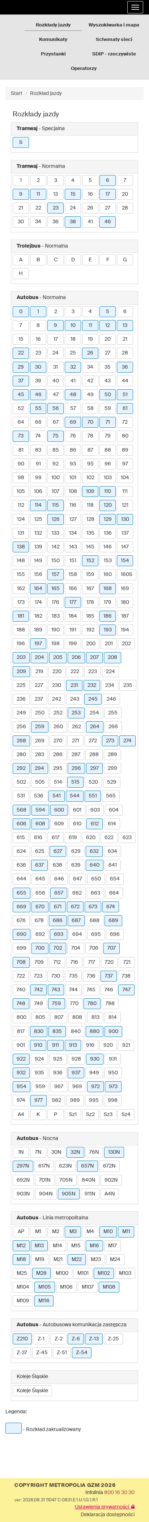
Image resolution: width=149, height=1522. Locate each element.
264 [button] (94, 726)
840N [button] (88, 1180)
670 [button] (39, 906)
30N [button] (56, 1152)
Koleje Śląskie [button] (32, 1390)
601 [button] (77, 810)
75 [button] (56, 436)
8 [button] (38, 325)
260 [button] (58, 726)
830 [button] (38, 1031)
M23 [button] (96, 1259)
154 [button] (125, 560)
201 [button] (109, 643)
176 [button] (55, 602)
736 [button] (91, 976)
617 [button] (55, 837)
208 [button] (112, 657)
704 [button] (75, 948)
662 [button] (77, 893)
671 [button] (57, 906)
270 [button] (58, 740)
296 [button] (76, 768)
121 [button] (125, 505)
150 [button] (55, 560)
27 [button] (107, 208)
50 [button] (108, 394)
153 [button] (108, 560)
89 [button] (125, 450)
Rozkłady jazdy (53, 25)
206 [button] (76, 657)
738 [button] (126, 976)
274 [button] (127, 740)
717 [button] (91, 962)
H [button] (21, 273)
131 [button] (21, 533)
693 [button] (58, 934)
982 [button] (56, 1100)
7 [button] (125, 180)
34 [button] (38, 221)
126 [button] (56, 519)
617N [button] (44, 1166)
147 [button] (125, 547)
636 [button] (21, 865)
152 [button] (90, 560)
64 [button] (21, 422)
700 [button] (39, 948)
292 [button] (21, 768)
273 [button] (110, 740)
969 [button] (77, 1086)
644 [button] (21, 879)
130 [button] (125, 519)
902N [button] (111, 1180)
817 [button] (21, 1031)
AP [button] (21, 1231)
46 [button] (108, 221)
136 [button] (108, 533)
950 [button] (113, 1072)
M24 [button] (115, 1259)
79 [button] (108, 436)
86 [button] (73, 450)
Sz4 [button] (126, 1114)
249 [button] (21, 713)
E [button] (90, 259)
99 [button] (38, 477)
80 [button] (125, 436)
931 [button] (113, 1059)
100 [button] (55, 477)
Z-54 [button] (82, 1352)
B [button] (38, 259)
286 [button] (58, 754)
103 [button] (108, 477)
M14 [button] (57, 1245)
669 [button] (21, 906)
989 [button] (75, 1100)
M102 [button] (104, 1273)
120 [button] (108, 505)
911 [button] (55, 1045)
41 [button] (90, 221)
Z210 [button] (22, 1338)
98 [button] (21, 477)
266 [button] (113, 726)
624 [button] (21, 851)
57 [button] (73, 408)
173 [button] (21, 602)
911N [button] (90, 1194)
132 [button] (38, 533)
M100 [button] (62, 1273)
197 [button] (38, 643)
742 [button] (38, 989)
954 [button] (21, 1086)
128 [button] (90, 519)
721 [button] (127, 962)
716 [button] (74, 962)
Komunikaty (53, 39)
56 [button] (55, 408)
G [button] (125, 259)
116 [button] (72, 505)
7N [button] (38, 1152)
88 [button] (108, 450)
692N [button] (23, 1180)
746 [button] (109, 989)
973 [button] (113, 1086)
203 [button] (21, 657)
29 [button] (21, 367)
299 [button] (112, 768)
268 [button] (21, 740)
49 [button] (90, 394)
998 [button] (113, 1100)
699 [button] (21, 948)
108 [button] (73, 491)
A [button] (20, 259)
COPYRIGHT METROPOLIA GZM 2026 (64, 1485)
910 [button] (38, 1045)
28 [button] (125, 208)
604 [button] (114, 810)
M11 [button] (126, 1231)
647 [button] (77, 879)
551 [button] (93, 796)
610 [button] (77, 823)
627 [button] (58, 851)
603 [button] (95, 810)
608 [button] (40, 823)
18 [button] (73, 339)
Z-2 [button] (59, 1338)
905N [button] (69, 1194)
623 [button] (127, 837)
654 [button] (115, 879)
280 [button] (21, 754)
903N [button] (23, 1194)
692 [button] (40, 934)
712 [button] (57, 962)
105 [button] (21, 491)
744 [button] (73, 989)
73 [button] (21, 436)
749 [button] (38, 1003)
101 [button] (72, 477)
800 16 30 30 (119, 1492)
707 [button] (111, 948)
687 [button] (76, 920)
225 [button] (21, 685)
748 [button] (21, 1003)
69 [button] (73, 422)
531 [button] (21, 796)
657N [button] (87, 1166)
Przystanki (53, 54)
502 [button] (21, 782)
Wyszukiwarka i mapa (114, 25)
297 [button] (94, 768)
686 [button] (58, 920)
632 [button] (94, 851)
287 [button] (76, 754)
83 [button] (38, 450)
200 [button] (90, 643)
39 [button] (38, 380)
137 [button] (125, 533)
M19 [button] (39, 1259)
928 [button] (76, 1059)
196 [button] (21, 643)
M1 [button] (38, 1231)
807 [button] (58, 1017)
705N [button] (66, 1180)
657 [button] (58, 893)
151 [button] (72, 560)
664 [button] (114, 893)
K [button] (38, 1114)
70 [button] (90, 422)
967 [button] (58, 1086)
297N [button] (23, 1166)
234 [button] (109, 685)
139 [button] (38, 547)
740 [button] (21, 989)
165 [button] (55, 588)
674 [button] (110, 906)
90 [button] (21, 463)
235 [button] (127, 685)
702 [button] (58, 948)
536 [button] (38, 796)
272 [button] (93, 740)
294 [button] (39, 768)
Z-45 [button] (42, 1352)
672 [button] (75, 906)
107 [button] (55, 491)
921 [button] (126, 1045)
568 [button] (21, 810)
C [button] (56, 259)
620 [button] (90, 837)
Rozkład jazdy (46, 93)
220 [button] (56, 671)
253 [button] (76, 713)
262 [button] (76, 726)
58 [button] (90, 408)
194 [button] (125, 630)
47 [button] (56, 394)
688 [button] (94, 920)
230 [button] (56, 685)
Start (16, 93)
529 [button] (111, 782)
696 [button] (115, 934)
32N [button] (75, 1152)
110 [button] (107, 491)
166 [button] (73, 588)
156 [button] (38, 574)
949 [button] (94, 1072)
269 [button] (39, 740)
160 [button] (107, 574)
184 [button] (73, 616)
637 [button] (39, 865)
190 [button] (55, 630)
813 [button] (95, 1017)
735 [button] (73, 976)
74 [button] (38, 436)
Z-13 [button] (94, 1338)
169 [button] (125, 588)
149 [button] (38, 560)
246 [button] (111, 699)
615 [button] (21, 837)
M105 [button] (44, 1287)
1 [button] (21, 180)
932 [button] (21, 1072)
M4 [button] (90, 1231)
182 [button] (38, 616)
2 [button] (38, 180)
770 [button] (74, 1003)
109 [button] (90, 491)
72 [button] (125, 422)
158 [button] (73, 574)
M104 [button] (23, 1287)
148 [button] (21, 560)
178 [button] (90, 602)
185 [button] (90, 616)
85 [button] (55, 450)
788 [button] (110, 1003)
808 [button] (77, 1017)
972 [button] (95, 1086)
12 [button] (107, 325)
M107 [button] (88, 1287)
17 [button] (108, 194)
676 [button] (21, 920)
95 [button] (90, 463)
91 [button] (38, 463)
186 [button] (107, 616)
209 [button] (21, 671)
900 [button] (113, 1031)
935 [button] (39, 1072)
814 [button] (112, 1017)
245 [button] (93, 699)
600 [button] (59, 810)
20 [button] (125, 194)
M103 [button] (125, 1273)
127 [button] (73, 519)
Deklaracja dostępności (108, 1514)
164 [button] (38, 588)
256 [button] (21, 726)
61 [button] (125, 408)
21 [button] (20, 208)
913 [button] (73, 1045)
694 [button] (77, 934)
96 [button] (108, 463)
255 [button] (113, 713)
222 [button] (75, 671)
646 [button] (59, 879)
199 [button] (73, 643)
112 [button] (21, 505)
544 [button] (75, 796)
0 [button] (20, 311)
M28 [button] (41, 1273)
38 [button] (73, 221)
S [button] (20, 142)
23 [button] (56, 208)
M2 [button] (55, 1231)
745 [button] (91, 989)
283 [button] (39, 754)
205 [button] (58, 657)
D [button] (73, 259)
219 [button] (39, 671)
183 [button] (56, 616)
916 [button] (90, 1045)
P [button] (55, 1114)
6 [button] (107, 180)
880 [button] (94, 1031)
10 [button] (73, 325)
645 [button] (40, 879)
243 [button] (74, 699)
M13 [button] (39, 1245)
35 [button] (108, 367)
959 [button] (40, 1086)
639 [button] (76, 865)
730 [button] (55, 976)
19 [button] (90, 339)
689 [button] (113, 920)
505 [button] (40, 782)
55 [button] (38, 408)
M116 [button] (44, 1300)
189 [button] (38, 630)
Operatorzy (84, 68)
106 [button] (38, 491)
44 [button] (125, 380)
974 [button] (21, 1100)
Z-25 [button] (113, 1338)
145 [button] (90, 547)
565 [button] (111, 796)
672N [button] (109, 1166)
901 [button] (21, 1045)
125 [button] (38, 519)
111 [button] (125, 491)
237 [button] (39, 699)
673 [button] (93, 906)
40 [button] (55, 380)
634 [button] (112, 851)
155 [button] (21, 574)
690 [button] (21, 934)
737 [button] (109, 976)
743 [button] (56, 989)
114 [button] (38, 505)
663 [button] (95, 893)
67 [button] (56, 422)
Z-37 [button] (22, 1352)
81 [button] (21, 450)
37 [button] (21, 380)
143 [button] (73, 547)
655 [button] (21, 893)
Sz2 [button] (90, 1114)
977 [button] (38, 1100)
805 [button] (40, 1017)
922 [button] (21, 1059)
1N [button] (21, 1152)
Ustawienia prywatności (103, 1507)
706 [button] (93, 948)
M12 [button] (21, 1245)
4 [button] (72, 180)
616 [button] (38, 837)
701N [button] (45, 1180)
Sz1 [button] (73, 1114)
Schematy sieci (114, 39)
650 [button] (96, 879)
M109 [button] (23, 1300)
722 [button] (21, 976)
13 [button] (55, 194)
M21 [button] (58, 1259)
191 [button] (72, 630)
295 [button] (58, 768)
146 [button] (107, 547)
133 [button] (55, 533)
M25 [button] (22, 1273)
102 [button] (90, 477)
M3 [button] (73, 1231)
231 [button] (74, 685)
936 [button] (58, 1072)
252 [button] (58, 713)
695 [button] (96, 934)
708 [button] (21, 962)
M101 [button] (83, 1273)
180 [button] (125, 602)
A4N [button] (110, 1194)
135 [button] (90, 533)
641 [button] (112, 865)
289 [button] (112, 754)
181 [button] (20, 616)
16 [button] (90, 194)
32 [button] (73, 367)
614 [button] (112, 823)
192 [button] (90, 630)
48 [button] (73, 394)
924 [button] (39, 1059)
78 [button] (90, 436)
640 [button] (94, 865)
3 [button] (55, 180)
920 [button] (108, 1045)
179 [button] (107, 602)
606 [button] (21, 823)
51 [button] (125, 394)
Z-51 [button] (62, 1352)
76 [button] (73, 436)
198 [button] (55, 643)
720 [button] (109, 962)
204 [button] (39, 657)
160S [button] (126, 574)
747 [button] (127, 989)
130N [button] (114, 1152)
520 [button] (93, 782)
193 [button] (108, 630)
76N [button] (94, 1152)
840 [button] (76, 1031)
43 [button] (108, 380)
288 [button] (94, 754)
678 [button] (39, 920)
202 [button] (126, 643)
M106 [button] (66, 1287)
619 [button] (73, 837)
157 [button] (55, 574)
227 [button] (39, 685)
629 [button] (76, 851)
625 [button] (39, 851)
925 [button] (58, 1059)
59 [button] (108, 408)
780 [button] (92, 1003)
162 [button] (21, 588)
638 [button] (57, 865)
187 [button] (125, 616)
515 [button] (75, 782)
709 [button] (39, 962)
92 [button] (55, 463)
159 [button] (90, 574)
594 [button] (40, 810)
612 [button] (95, 823)
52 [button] (21, 408)
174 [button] (38, 602)
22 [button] (38, 208)
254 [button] (94, 713)
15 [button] (73, 194)
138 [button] (21, 547)
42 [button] (90, 380)
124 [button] (21, 519)
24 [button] (73, 208)
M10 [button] (108, 1231)
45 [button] (21, 394)
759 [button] (56, 1003)
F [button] (107, 259)
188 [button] (21, 630)
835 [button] (57, 1031)
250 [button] (39, 713)
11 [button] (38, 194)
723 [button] (38, 976)
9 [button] (20, 194)
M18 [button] (21, 1259)
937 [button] (76, 1072)
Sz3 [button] (108, 1114)
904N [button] (46, 1194)
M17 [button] (112, 1245)
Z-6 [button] (76, 1338)
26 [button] (90, 208)
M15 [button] (76, 1245)
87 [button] (90, 450)
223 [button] (92, 671)
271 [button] (75, 740)
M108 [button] (109, 1287)
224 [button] (110, 671)
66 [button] (38, 422)
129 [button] (108, 519)
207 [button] (94, 657)
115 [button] (55, 505)
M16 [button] (94, 1245)
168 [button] (107, 588)
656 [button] (40, 893)
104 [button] (125, 477)
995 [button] (94, 1100)
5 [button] (90, 180)
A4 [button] (21, 1114)
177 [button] (72, 602)
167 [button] (90, 588)
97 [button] (125, 463)
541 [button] (56, 796)
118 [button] (90, 505)
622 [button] (109, 837)
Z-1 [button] (41, 1338)
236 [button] (21, 699)
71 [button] (108, 422)
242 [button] (56, 699)
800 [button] (21, 1017)
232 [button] (92, 685)
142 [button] (56, 547)
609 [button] (59, 823)
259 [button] (39, 726)
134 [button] (73, 533)
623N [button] (65, 1166)
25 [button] (73, 353)
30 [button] (21, 221)
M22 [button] (77, 1259)
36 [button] (55, 221)
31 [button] (55, 367)
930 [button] (94, 1059)
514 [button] (58, 782)
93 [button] (73, 463)
